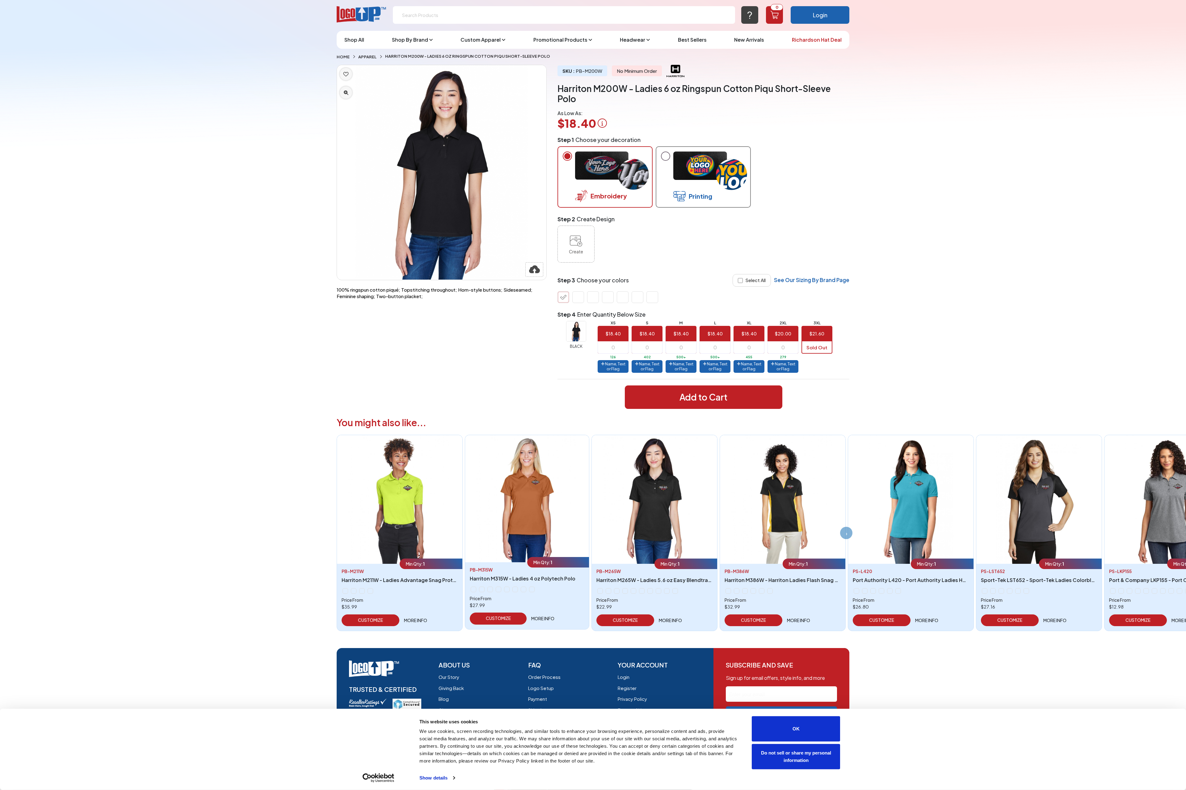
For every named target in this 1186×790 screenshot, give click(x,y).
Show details (433, 777)
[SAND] (1171, 591)
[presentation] (846, 533)
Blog (444, 699)
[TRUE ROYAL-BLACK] (770, 591)
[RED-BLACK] (761, 591)
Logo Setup (541, 688)
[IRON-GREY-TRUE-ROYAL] (1026, 591)
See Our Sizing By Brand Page (811, 279)
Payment (537, 699)
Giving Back (451, 688)
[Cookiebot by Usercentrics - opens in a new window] (378, 778)
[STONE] (650, 591)
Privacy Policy (632, 699)
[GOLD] (490, 589)
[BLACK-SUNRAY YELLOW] (736, 591)
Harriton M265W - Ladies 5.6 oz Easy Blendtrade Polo (661, 580)
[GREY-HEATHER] (593, 297)
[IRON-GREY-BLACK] (984, 591)
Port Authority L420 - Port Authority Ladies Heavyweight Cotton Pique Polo (945, 580)
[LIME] (1138, 591)
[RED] (622, 297)
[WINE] (675, 591)
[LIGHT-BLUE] (498, 589)
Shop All (354, 39)
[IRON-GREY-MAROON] (1001, 591)
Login (820, 15)
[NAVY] (607, 297)
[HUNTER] (625, 591)
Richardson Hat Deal (817, 39)
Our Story (449, 677)
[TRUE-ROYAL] (637, 297)
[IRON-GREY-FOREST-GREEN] (993, 591)
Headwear (632, 39)
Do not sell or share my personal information (796, 756)
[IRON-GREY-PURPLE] (1009, 591)
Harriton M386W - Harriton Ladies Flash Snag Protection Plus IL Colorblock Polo (821, 580)
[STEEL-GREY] (890, 591)
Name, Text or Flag (614, 366)
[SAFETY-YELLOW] (362, 591)
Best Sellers (692, 39)
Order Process (544, 677)
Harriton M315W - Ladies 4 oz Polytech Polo (522, 578)
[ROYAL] (881, 591)
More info (415, 620)
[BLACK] (563, 297)
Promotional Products (560, 39)
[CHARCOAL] (578, 297)
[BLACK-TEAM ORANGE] (745, 591)
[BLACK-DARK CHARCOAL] (728, 591)
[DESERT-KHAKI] (353, 591)
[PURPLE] (1146, 591)
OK (796, 728)
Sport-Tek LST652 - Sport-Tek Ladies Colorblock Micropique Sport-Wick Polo (1076, 580)
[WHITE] (652, 297)
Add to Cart (703, 397)
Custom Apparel (481, 39)
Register (627, 688)
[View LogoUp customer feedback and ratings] (367, 702)
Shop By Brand (410, 39)
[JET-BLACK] (1121, 591)
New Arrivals (749, 39)
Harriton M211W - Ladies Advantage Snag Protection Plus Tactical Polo (427, 580)
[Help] (749, 15)
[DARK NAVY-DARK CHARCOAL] (753, 591)
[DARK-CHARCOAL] (345, 591)
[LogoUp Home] (362, 15)
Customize (370, 620)
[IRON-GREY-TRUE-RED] (1018, 591)
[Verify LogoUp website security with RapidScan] (407, 703)
